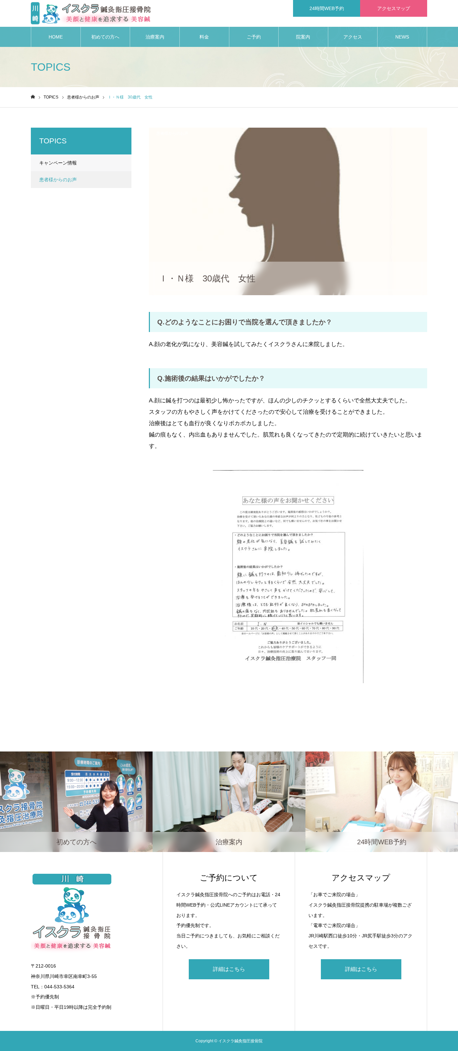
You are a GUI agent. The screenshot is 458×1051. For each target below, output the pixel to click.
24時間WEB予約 (326, 8)
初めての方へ (105, 37)
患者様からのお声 (172, 133)
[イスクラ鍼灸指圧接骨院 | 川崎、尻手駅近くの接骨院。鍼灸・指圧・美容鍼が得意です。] (91, 13)
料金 (204, 37)
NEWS (402, 37)
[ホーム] (33, 97)
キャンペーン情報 (58, 163)
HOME (56, 37)
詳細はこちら (229, 969)
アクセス (352, 37)
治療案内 (155, 37)
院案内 (303, 37)
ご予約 (254, 37)
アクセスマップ (393, 8)
